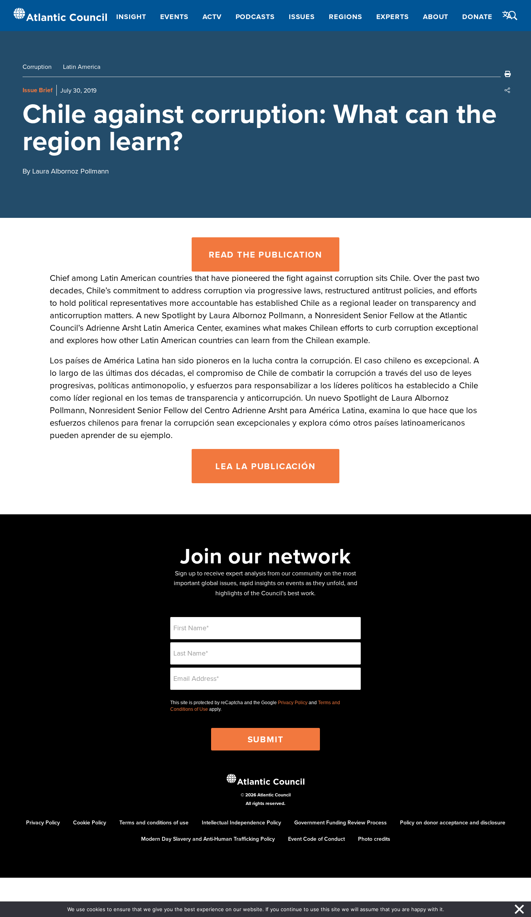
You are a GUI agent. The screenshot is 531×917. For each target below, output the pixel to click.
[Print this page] (508, 74)
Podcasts (255, 17)
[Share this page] (508, 90)
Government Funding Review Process (340, 822)
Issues (302, 17)
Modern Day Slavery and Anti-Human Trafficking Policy (208, 839)
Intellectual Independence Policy (241, 822)
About (436, 17)
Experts (392, 17)
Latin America (81, 66)
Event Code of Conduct (316, 839)
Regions (345, 17)
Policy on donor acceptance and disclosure (452, 822)
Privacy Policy (292, 702)
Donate (477, 17)
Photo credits (374, 839)
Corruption (37, 66)
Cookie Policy (89, 822)
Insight (131, 17)
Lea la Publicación (265, 466)
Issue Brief (37, 90)
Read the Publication (265, 254)
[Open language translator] (507, 15)
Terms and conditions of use (154, 822)
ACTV (212, 17)
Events (174, 17)
